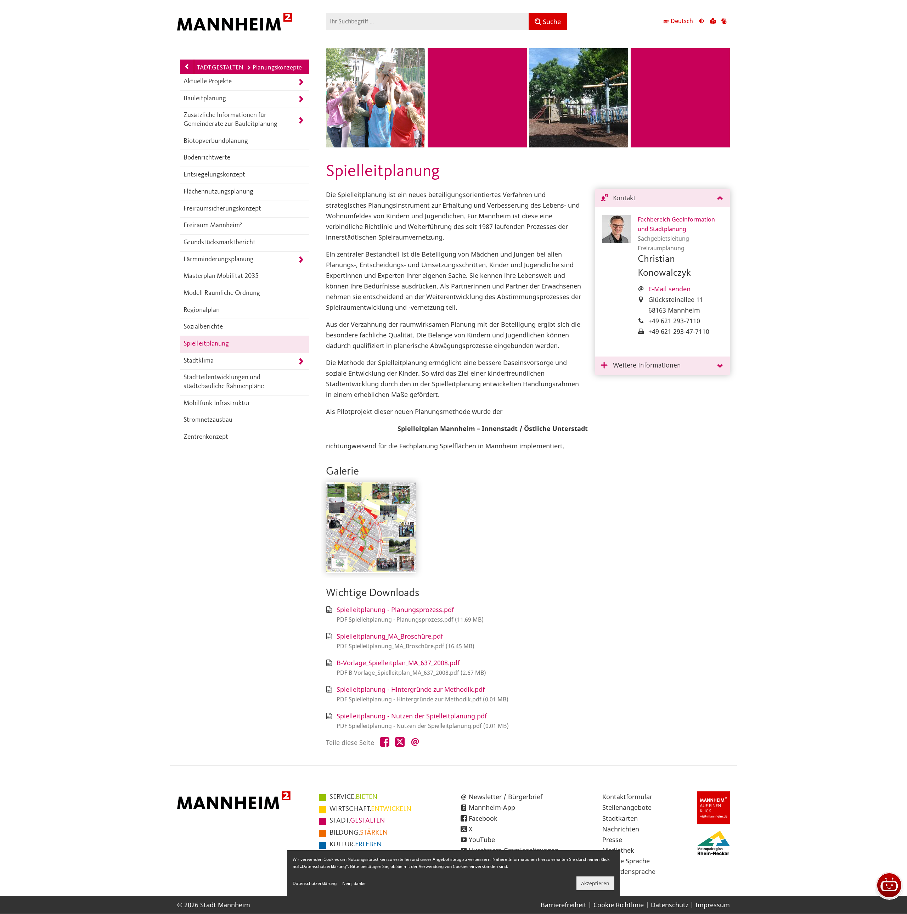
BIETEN (353, 797)
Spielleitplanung (206, 344)
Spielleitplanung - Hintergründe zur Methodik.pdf (411, 689)
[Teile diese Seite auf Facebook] (384, 742)
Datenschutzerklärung (315, 883)
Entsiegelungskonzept (214, 175)
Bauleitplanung (205, 98)
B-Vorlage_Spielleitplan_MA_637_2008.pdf (398, 662)
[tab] (662, 198)
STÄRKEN (358, 832)
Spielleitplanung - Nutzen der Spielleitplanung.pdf (412, 716)
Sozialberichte (203, 327)
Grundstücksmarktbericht (219, 242)
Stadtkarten (620, 818)
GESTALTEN (357, 820)
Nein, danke (354, 883)
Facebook (483, 818)
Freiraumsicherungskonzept (222, 209)
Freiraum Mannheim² (213, 225)
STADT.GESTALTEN (218, 68)
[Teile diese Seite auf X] (400, 742)
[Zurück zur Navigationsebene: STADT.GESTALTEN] (187, 67)
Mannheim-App (492, 807)
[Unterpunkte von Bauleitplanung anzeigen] (301, 99)
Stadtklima (199, 361)
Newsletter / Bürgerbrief (505, 796)
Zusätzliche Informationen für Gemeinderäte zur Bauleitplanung (230, 120)
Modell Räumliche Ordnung (222, 293)
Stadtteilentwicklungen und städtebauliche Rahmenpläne (224, 382)
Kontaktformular (627, 796)
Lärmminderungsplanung (219, 259)
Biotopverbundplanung (216, 141)
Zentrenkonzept (206, 437)
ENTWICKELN (370, 809)
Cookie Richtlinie (618, 905)
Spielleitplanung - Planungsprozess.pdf (395, 609)
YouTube (482, 839)
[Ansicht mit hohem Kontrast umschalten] (701, 21)
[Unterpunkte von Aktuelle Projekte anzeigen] (301, 82)
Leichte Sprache (626, 861)
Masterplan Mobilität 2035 (221, 276)
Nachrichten (620, 829)
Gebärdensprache (628, 871)
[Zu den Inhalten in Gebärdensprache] (724, 21)
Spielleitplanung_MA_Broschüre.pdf (390, 636)
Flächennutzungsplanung (218, 192)
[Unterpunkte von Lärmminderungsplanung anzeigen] (301, 260)
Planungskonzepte (277, 68)
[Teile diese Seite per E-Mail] (415, 742)
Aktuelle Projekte (208, 81)
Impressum (712, 905)
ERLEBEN (355, 844)
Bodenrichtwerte (207, 158)
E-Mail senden (669, 289)
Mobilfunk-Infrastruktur (217, 403)
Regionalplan (202, 310)
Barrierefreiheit (563, 905)
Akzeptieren (595, 883)
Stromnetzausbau (208, 420)
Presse (612, 839)
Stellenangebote (627, 807)
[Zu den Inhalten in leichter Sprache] (713, 21)
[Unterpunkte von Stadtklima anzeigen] (301, 361)
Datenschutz (669, 905)
